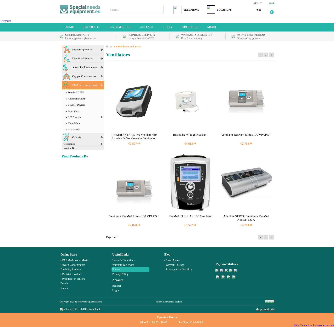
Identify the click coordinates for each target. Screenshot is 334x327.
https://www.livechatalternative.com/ (314, 325)
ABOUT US (190, 27)
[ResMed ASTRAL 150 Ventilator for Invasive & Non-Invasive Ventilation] (134, 101)
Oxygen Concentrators (72, 264)
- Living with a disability (178, 269)
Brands (64, 283)
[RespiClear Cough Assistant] (190, 101)
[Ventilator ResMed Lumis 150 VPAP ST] (134, 183)
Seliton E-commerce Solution (169, 301)
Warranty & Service (123, 264)
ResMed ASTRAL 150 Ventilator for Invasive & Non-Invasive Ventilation (134, 136)
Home (69, 27)
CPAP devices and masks (128, 46)
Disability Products (70, 269)
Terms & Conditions (123, 260)
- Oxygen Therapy (174, 264)
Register (116, 285)
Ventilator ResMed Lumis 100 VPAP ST (246, 134)
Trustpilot (5, 21)
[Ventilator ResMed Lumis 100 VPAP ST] (246, 101)
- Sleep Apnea (172, 260)
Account (117, 280)
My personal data (265, 309)
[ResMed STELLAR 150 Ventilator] (190, 183)
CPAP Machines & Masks (74, 260)
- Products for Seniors (72, 278)
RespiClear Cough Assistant (190, 134)
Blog (167, 254)
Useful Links (120, 254)
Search (64, 288)
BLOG (167, 27)
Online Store (68, 254)
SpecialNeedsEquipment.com (88, 301)
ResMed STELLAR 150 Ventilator (190, 216)
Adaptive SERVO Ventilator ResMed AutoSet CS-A (246, 218)
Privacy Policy (120, 274)
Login (271, 3)
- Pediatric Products (71, 274)
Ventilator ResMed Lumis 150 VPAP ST (134, 216)
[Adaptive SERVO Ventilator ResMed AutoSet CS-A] (246, 183)
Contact (146, 27)
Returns (116, 269)
